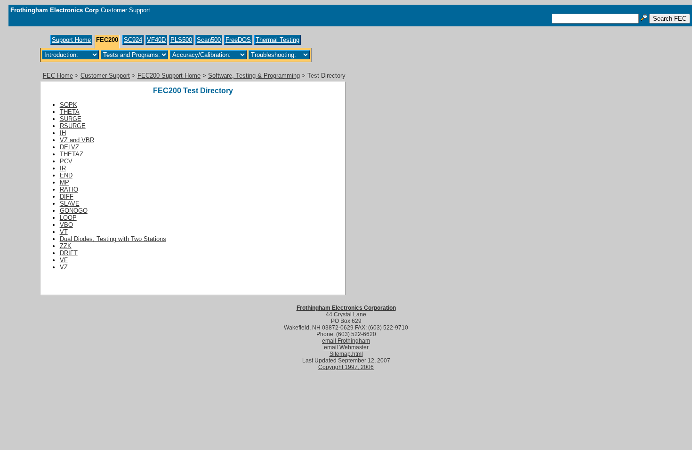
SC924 (133, 39)
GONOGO (74, 210)
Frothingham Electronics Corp (54, 10)
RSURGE (73, 125)
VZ (64, 267)
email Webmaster (346, 347)
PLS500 (181, 39)
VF (64, 260)
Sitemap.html (346, 354)
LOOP (68, 217)
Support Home (71, 39)
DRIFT (69, 253)
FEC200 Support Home (169, 75)
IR (63, 168)
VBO (66, 224)
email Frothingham (346, 341)
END (66, 175)
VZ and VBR (77, 140)
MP (64, 182)
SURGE (70, 118)
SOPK (68, 104)
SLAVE (70, 203)
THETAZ (71, 154)
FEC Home (58, 75)
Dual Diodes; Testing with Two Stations (113, 238)
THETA (70, 111)
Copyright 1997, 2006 (346, 367)
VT (64, 231)
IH (63, 133)
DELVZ (69, 147)
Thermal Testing (277, 39)
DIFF (66, 196)
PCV (66, 161)
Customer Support (105, 75)
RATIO (69, 189)
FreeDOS (238, 39)
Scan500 (209, 39)
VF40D (156, 39)
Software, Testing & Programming (254, 75)
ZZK (66, 245)
